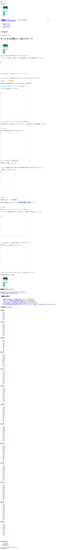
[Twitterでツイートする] (4, 13)
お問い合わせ (6, 545)
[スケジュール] (6, 26)
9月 (3, 325)
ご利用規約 (5, 543)
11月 (4, 340)
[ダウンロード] (6, 27)
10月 (4, 324)
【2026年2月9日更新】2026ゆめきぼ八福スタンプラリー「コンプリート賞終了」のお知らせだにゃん (25, 304)
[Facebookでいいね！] (5, 11)
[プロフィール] (6, 23)
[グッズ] (4, 28)
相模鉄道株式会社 (4, 541)
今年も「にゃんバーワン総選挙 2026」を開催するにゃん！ (16, 301)
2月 (3, 318)
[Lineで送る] (4, 15)
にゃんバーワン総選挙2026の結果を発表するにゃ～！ (15, 300)
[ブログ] (8, 24)
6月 (3, 314)
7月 (3, 328)
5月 (3, 315)
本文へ (1, 1)
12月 (4, 354)
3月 (3, 316)
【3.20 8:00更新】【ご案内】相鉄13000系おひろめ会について (16, 303)
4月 (3, 332)
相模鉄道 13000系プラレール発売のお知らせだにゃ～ (14, 299)
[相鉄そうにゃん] (24, 20)
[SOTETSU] (3, 3)
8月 (3, 312)
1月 (3, 319)
